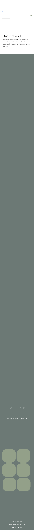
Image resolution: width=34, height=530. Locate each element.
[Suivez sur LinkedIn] (9, 484)
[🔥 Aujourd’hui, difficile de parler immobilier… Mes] (6, 158)
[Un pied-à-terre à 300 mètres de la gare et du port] (27, 67)
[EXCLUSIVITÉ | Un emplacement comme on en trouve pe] (17, 336)
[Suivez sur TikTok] (23, 456)
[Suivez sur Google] (23, 470)
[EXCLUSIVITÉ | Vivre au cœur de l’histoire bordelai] (27, 337)
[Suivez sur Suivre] (9, 470)
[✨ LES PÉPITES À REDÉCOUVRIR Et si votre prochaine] (17, 125)
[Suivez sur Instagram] (9, 456)
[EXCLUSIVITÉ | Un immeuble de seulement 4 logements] (6, 337)
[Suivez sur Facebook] (24, 484)
